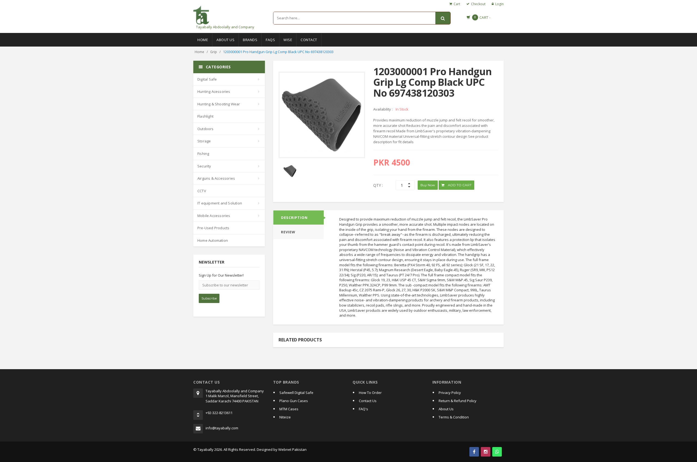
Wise (287, 39)
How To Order (370, 392)
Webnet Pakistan (292, 449)
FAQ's (363, 408)
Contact (309, 39)
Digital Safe (207, 79)
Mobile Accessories (213, 215)
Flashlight (205, 116)
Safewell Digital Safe (296, 392)
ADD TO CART (459, 185)
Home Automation (212, 240)
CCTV (201, 190)
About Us (225, 39)
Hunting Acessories (213, 91)
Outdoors (205, 128)
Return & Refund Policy (457, 400)
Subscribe (209, 298)
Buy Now (427, 185)
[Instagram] (485, 452)
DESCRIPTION (294, 217)
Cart (457, 4)
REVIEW (288, 232)
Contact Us (368, 400)
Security (204, 166)
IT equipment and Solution (219, 203)
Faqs (270, 39)
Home (202, 39)
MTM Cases (288, 408)
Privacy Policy (450, 392)
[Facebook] (474, 452)
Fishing (203, 153)
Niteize (285, 417)
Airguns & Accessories (216, 178)
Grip (213, 52)
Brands (250, 39)
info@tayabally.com (222, 428)
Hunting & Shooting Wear (218, 104)
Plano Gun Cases (293, 400)
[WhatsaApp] (497, 452)
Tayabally (205, 449)
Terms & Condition (454, 417)
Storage (204, 141)
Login (499, 4)
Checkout (478, 4)
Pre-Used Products (213, 227)
